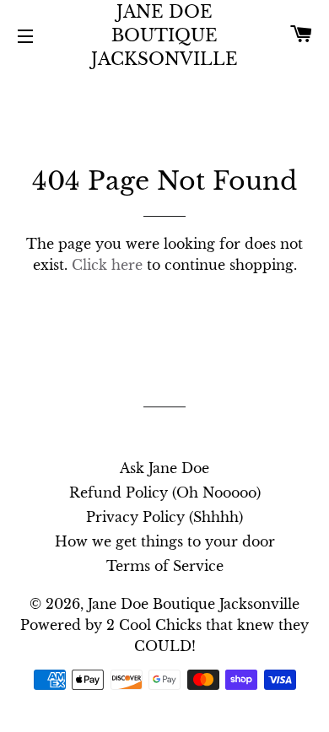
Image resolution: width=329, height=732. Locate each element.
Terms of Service (165, 565)
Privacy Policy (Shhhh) (164, 517)
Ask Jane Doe (164, 468)
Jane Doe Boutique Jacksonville (164, 35)
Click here (107, 264)
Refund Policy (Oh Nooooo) (165, 492)
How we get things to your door (165, 541)
